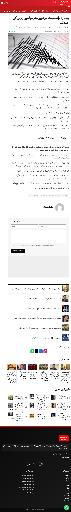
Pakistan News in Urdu (27, 475)
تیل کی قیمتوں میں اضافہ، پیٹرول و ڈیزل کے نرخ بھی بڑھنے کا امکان (44, 308)
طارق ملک (67, 32)
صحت (67, 493)
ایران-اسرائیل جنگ (43, 11)
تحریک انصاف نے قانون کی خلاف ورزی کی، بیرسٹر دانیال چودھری (44, 299)
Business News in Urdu (27, 481)
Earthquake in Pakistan (54, 195)
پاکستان (55, 11)
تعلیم (20, 11)
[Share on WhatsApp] (15, 31)
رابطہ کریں (67, 454)
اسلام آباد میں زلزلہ (44, 195)
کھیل (35, 11)
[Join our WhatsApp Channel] (66, 507)
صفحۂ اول (67, 11)
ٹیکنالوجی (14, 11)
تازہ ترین (61, 11)
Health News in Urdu (28, 490)
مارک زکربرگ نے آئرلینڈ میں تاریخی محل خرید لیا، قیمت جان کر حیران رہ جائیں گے (40, 328)
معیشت (67, 486)
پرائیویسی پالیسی (57, 454)
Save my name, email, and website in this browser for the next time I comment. (34, 245)
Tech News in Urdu (29, 484)
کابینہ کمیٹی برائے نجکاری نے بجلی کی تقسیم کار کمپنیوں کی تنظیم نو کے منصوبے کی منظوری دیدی (36, 289)
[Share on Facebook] (9, 31)
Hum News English (29, 493)
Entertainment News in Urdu (26, 487)
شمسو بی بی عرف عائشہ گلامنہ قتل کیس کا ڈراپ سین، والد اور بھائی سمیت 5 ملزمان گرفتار (37, 318)
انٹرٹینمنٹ (30, 11)
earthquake (65, 195)
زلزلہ (29, 195)
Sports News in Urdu (28, 478)
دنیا (51, 11)
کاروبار (24, 11)
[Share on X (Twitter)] (12, 31)
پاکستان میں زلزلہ (35, 195)
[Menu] (69, 8)
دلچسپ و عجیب (6, 11)
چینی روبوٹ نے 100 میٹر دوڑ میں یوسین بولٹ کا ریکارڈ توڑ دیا (46, 338)
